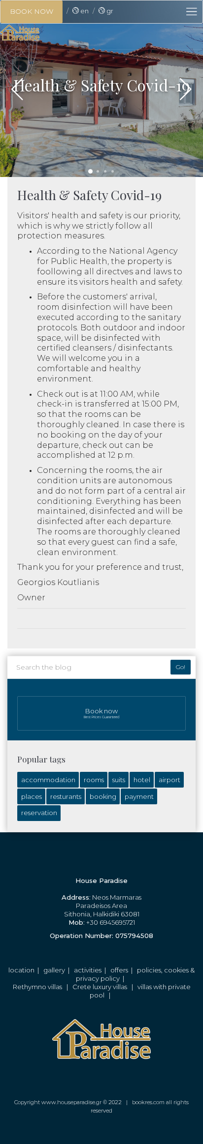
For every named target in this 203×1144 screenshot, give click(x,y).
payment (139, 796)
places (31, 796)
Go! (180, 667)
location (21, 970)
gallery (54, 970)
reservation (39, 813)
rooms (94, 780)
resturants (65, 796)
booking (103, 796)
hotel (142, 780)
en (84, 11)
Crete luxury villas (99, 987)
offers (119, 970)
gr (109, 11)
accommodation (48, 780)
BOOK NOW (31, 11)
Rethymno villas (37, 987)
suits (118, 780)
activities (88, 970)
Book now (101, 713)
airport (169, 780)
